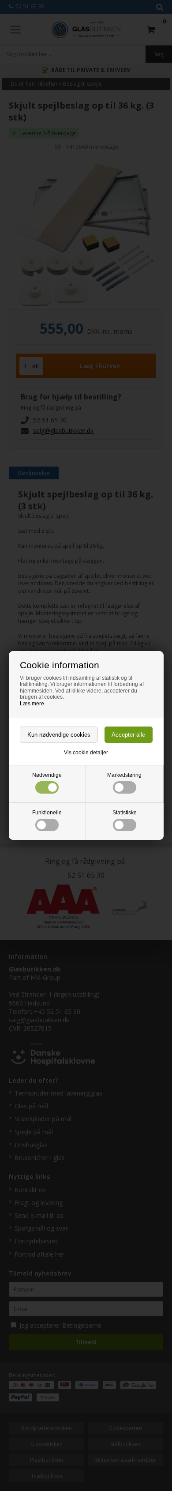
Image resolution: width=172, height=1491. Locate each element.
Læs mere (32, 703)
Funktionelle (47, 813)
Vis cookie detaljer (86, 752)
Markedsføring (124, 775)
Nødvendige (47, 775)
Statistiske (124, 813)
